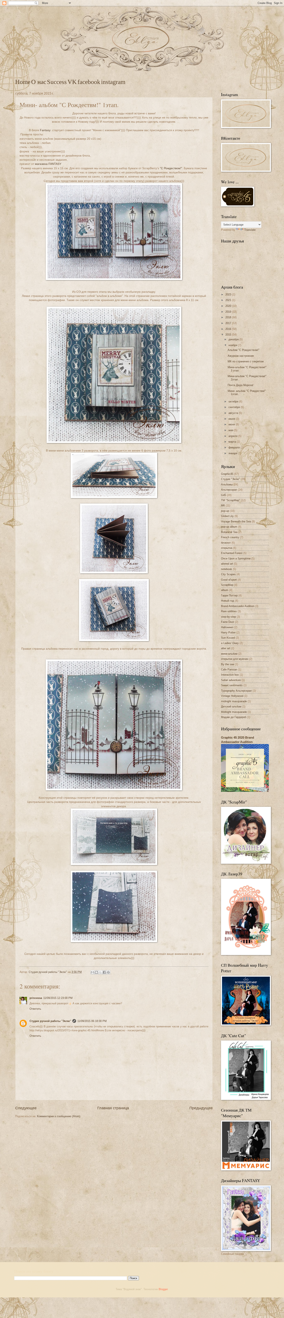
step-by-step (228, 616)
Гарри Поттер (229, 595)
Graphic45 (227, 473)
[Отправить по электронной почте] (92, 972)
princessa (36, 998)
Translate (250, 229)
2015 (228, 334)
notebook (226, 569)
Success (57, 81)
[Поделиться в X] (100, 972)
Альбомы (227, 484)
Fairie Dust (227, 621)
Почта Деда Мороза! (240, 385)
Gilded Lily (227, 516)
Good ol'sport (229, 579)
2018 (228, 317)
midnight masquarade (234, 701)
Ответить (35, 1008)
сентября (234, 407)
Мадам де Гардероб (233, 717)
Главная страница (113, 1108)
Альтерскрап (229, 489)
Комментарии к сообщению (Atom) (58, 1116)
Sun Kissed (228, 637)
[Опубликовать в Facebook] (104, 972)
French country (230, 537)
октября (233, 401)
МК (223, 505)
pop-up (225, 510)
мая (231, 430)
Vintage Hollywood (232, 695)
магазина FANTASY (48, 163)
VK (72, 81)
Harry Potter (228, 632)
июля (232, 418)
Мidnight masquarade (234, 711)
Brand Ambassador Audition (237, 606)
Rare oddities (229, 611)
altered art (227, 563)
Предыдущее (201, 1108)
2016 (228, 329)
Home (22, 81)
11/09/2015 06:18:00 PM (92, 1021)
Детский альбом (231, 706)
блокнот (226, 542)
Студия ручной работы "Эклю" (50, 1021)
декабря (234, 339)
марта (232, 441)
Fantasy (45, 130)
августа (233, 413)
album (224, 590)
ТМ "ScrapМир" (230, 500)
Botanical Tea (229, 532)
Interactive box (230, 674)
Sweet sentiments (232, 685)
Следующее (26, 1108)
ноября (233, 345)
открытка (226, 547)
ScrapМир (227, 584)
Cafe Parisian (229, 669)
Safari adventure (231, 680)
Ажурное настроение (241, 355)
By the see (227, 664)
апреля (233, 436)
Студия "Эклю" (230, 479)
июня (232, 424)
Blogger (163, 1289)
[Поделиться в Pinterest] (108, 972)
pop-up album (229, 526)
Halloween (227, 627)
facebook (89, 81)
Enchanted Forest (231, 553)
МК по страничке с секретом (246, 361)
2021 (228, 300)
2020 (228, 305)
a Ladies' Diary (230, 643)
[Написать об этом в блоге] (96, 972)
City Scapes (228, 574)
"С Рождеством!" (171, 168)
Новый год (227, 600)
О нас (38, 81)
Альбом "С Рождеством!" (243, 350)
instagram (113, 81)
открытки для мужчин (234, 658)
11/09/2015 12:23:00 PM (58, 998)
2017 (228, 323)
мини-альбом (229, 653)
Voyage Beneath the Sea (236, 521)
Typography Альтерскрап (236, 690)
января (233, 453)
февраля (234, 447)
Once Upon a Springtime (236, 558)
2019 (228, 311)
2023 (228, 294)
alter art (225, 648)
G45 (223, 495)
